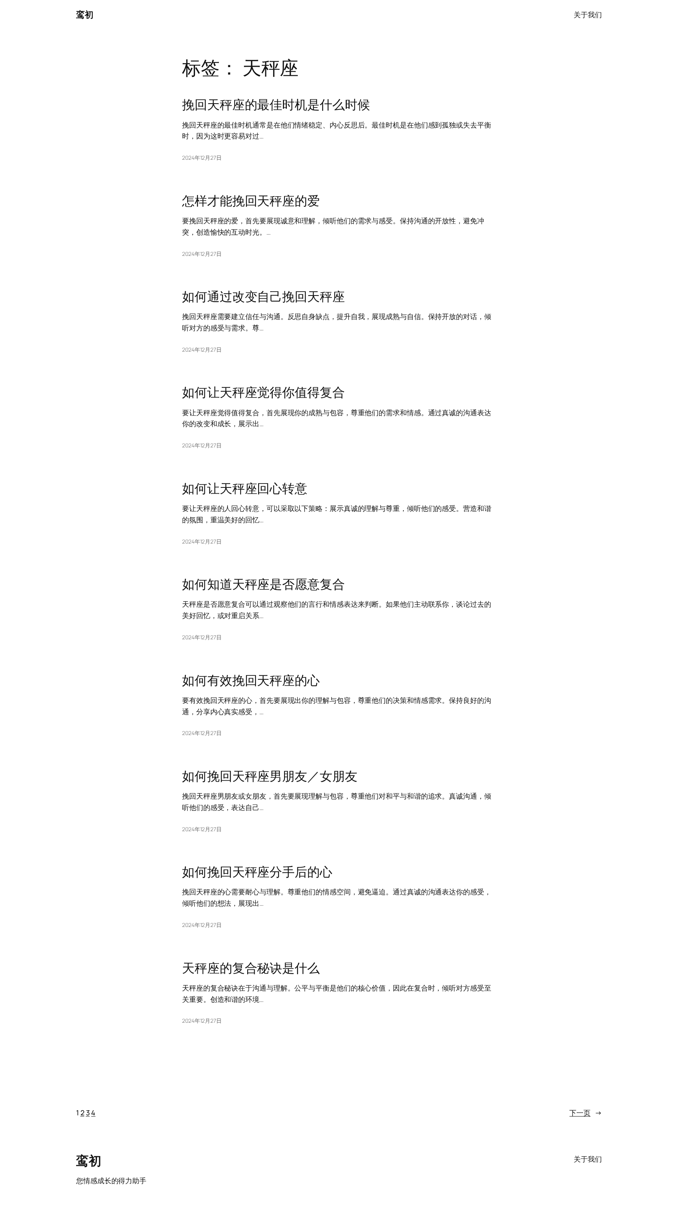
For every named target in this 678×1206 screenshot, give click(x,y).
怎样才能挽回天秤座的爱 (251, 200)
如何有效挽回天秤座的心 (251, 680)
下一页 (585, 1112)
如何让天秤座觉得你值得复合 (263, 392)
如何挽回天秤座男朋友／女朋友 (269, 776)
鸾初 (84, 14)
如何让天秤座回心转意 (244, 488)
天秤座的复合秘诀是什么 (251, 968)
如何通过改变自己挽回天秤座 (263, 296)
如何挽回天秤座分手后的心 (257, 872)
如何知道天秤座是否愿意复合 (263, 584)
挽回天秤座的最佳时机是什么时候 (276, 104)
